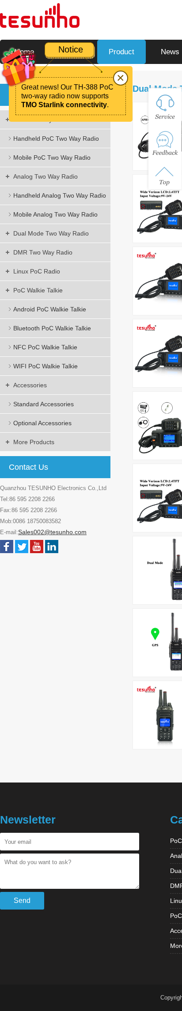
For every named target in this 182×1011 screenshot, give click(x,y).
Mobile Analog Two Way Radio (55, 214)
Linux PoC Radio (36, 271)
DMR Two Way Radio (42, 252)
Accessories (30, 385)
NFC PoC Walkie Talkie (45, 347)
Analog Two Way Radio (45, 176)
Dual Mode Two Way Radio (51, 233)
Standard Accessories (43, 404)
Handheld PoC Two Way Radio (56, 138)
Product (121, 52)
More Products (33, 442)
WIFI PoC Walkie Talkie (45, 366)
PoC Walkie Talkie (38, 290)
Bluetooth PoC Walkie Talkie (52, 328)
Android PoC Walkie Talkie (49, 309)
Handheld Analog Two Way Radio (59, 195)
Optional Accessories (42, 423)
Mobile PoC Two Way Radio (52, 157)
